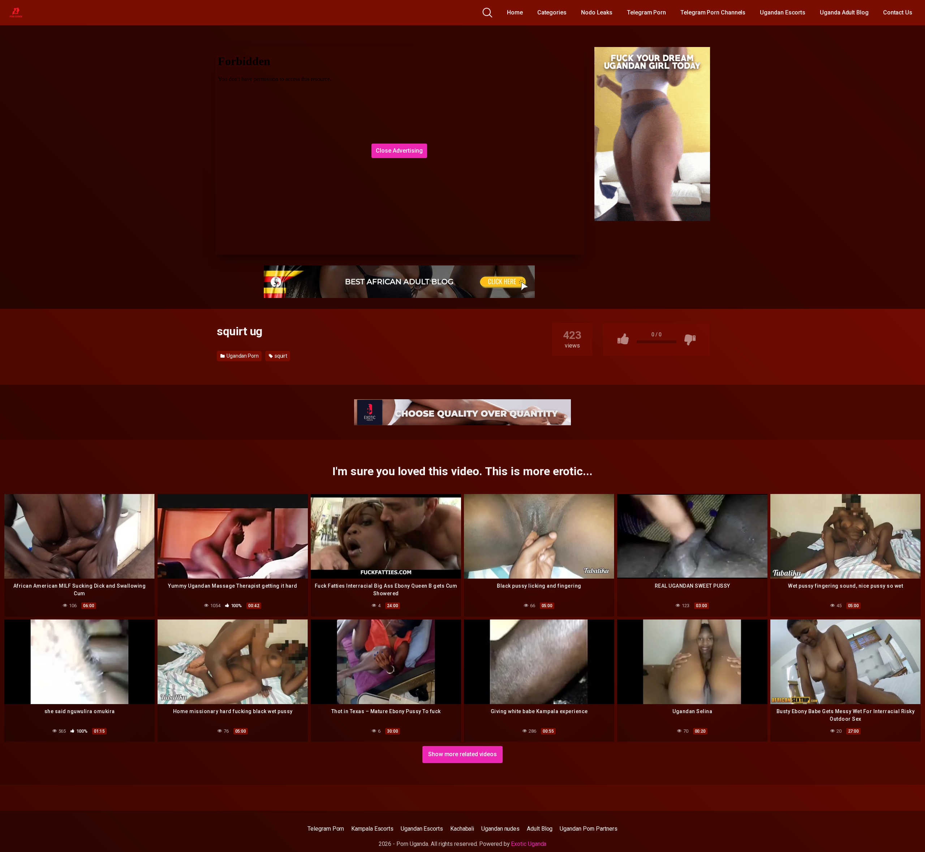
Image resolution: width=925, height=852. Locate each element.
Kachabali (462, 828)
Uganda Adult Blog (844, 12)
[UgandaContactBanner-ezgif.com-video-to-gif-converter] (462, 411)
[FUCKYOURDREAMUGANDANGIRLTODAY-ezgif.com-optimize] (652, 133)
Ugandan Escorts (782, 12)
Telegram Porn (646, 12)
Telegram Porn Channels (712, 12)
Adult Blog (539, 828)
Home (515, 12)
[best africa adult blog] (399, 281)
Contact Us (897, 12)
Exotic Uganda (528, 843)
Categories (552, 12)
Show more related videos (462, 754)
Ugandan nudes (500, 828)
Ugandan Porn (242, 356)
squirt (280, 356)
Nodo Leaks (596, 12)
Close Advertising (399, 150)
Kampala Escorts (372, 828)
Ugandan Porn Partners (588, 828)
